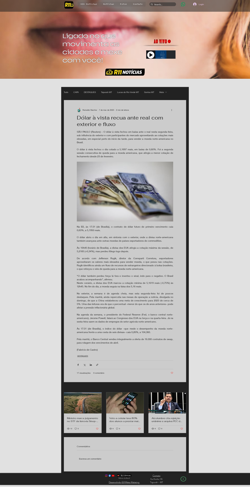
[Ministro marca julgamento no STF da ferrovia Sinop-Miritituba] (83, 402)
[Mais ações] (171, 110)
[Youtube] (113, 475)
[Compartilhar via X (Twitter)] (84, 365)
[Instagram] (106, 475)
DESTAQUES (90, 92)
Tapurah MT (106, 92)
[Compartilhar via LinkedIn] (91, 365)
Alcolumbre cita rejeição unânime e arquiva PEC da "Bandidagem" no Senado (167, 420)
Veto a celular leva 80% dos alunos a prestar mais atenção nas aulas (124, 420)
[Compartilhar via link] (97, 365)
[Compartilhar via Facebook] (78, 365)
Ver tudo (182, 387)
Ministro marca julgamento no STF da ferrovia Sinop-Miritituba (82, 420)
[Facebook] (109, 475)
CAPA (76, 92)
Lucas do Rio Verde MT (128, 92)
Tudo (66, 92)
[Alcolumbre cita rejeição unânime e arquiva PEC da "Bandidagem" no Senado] (167, 402)
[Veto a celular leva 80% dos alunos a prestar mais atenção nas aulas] (125, 402)
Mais (161, 92)
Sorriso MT (149, 92)
